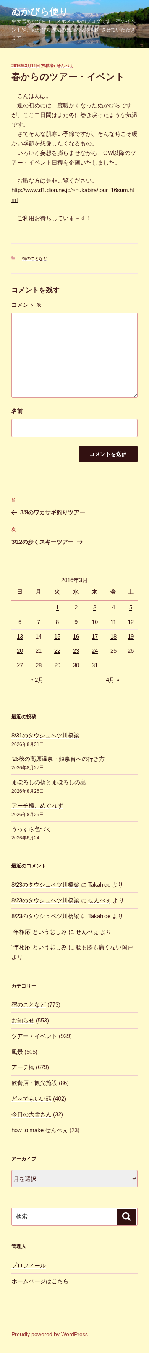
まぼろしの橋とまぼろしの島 (48, 782)
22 (57, 650)
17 (95, 636)
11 (113, 622)
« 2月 (37, 679)
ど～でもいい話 (31, 1098)
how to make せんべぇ (39, 1130)
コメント (26, 304)
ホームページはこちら (40, 1281)
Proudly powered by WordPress (49, 1334)
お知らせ (22, 1020)
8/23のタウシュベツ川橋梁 (45, 884)
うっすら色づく (31, 829)
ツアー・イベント (34, 1036)
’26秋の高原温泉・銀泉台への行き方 (58, 759)
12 (131, 622)
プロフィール (28, 1265)
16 (76, 636)
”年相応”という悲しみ (39, 931)
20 (20, 650)
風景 (17, 1051)
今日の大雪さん (31, 1114)
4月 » (112, 679)
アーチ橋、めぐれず (37, 805)
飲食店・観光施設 (34, 1083)
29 (57, 665)
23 (76, 650)
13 (20, 636)
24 (95, 650)
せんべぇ (65, 65)
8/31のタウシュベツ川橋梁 (45, 735)
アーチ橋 (22, 1067)
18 (113, 636)
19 (131, 636)
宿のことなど (34, 258)
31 (95, 665)
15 (57, 636)
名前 (17, 411)
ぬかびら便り (39, 11)
